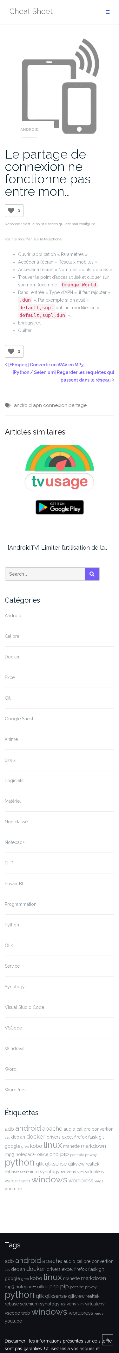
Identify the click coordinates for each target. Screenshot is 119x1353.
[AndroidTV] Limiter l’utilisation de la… (57, 547)
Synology (15, 986)
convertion (103, 1129)
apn (37, 405)
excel (67, 1137)
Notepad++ (15, 842)
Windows (14, 1048)
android (23, 405)
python (20, 1162)
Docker (12, 656)
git (101, 1137)
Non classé (16, 821)
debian (18, 1137)
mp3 (9, 1154)
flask (92, 1137)
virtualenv (94, 1171)
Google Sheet (19, 718)
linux (52, 1145)
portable (77, 1155)
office (42, 1154)
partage (78, 405)
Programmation (20, 904)
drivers (54, 1137)
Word (11, 1069)
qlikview (76, 1164)
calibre (83, 1129)
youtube (13, 1188)
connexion (55, 405)
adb (9, 1129)
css (7, 1137)
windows (49, 1179)
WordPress (16, 1089)
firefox (80, 1137)
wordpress (81, 1181)
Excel (10, 677)
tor (63, 1172)
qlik (40, 1164)
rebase (12, 1171)
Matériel (13, 801)
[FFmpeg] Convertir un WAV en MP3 (45, 364)
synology (50, 1171)
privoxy (91, 1155)
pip (64, 1154)
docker (35, 1136)
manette (71, 1146)
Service (12, 966)
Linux (10, 759)
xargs (99, 1181)
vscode (12, 1180)
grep (25, 1146)
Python (12, 924)
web (25, 1180)
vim (80, 1172)
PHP (9, 863)
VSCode (13, 1027)
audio (69, 1129)
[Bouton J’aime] (11, 210)
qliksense (56, 1164)
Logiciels (14, 780)
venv (71, 1171)
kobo (36, 1146)
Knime (11, 739)
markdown (93, 1146)
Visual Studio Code (24, 1007)
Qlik (9, 945)
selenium (29, 1171)
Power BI (14, 883)
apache (52, 1128)
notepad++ (26, 1154)
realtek (92, 1164)
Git (7, 698)
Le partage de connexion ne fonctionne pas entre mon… (48, 173)
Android (29, 129)
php (54, 1154)
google (12, 1146)
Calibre (12, 636)
